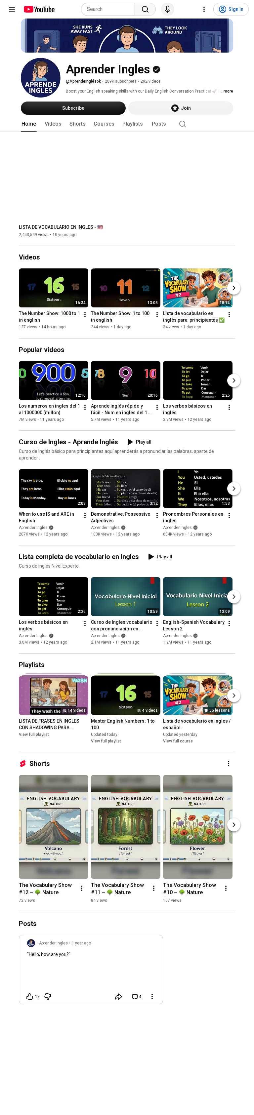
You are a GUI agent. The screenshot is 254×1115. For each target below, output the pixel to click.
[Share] (118, 996)
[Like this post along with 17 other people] (29, 996)
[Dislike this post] (47, 996)
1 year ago (81, 943)
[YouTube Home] (39, 9)
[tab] (29, 124)
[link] (91, 971)
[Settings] (204, 9)
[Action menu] (152, 996)
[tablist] (127, 124)
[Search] (145, 9)
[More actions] (85, 315)
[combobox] (110, 9)
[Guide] (12, 9)
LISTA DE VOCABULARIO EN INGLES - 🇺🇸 (61, 227)
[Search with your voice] (167, 9)
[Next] (233, 288)
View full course (178, 741)
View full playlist (34, 734)
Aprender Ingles (33, 527)
